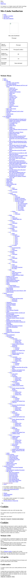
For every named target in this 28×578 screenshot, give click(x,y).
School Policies (12, 285)
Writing (13, 211)
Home (4, 14)
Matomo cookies (8, 551)
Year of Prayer (12, 98)
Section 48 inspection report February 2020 (16, 290)
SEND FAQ (12, 128)
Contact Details (9, 114)
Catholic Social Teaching (15, 91)
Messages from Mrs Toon (18, 353)
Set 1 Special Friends (22, 203)
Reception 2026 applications (12, 315)
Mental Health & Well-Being (12, 280)
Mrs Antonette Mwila (14, 479)
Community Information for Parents (14, 325)
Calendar (8, 306)
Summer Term (18, 342)
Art (10, 232)
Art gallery (14, 245)
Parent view (9, 329)
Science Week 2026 (13, 455)
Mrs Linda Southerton (8, 18)
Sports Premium (10, 292)
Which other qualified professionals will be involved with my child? (18, 164)
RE (10, 186)
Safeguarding (9, 178)
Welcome (8, 81)
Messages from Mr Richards (18, 405)
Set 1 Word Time (21, 206)
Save (13, 576)
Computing (11, 251)
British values (15, 273)
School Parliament (10, 334)
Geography (11, 228)
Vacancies (8, 115)
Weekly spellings (16, 384)
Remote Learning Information (13, 332)
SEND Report (12, 125)
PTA (7, 328)
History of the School (11, 108)
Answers (17, 349)
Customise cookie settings (17, 519)
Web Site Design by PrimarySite (10, 500)
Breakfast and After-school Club (13, 320)
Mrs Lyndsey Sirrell (13, 481)
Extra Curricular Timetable (12, 310)
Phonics (14, 351)
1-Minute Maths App (17, 219)
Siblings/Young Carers (14, 133)
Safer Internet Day (13, 457)
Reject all (3, 519)
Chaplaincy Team (13, 97)
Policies (8, 284)
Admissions (9, 181)
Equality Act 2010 (10, 276)
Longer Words (21, 210)
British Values (9, 182)
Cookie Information (7, 494)
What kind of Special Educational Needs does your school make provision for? (18, 138)
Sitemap (5, 493)
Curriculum (8, 185)
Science (11, 220)
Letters (7, 311)
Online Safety (9, 180)
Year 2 (16, 238)
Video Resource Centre (11, 463)
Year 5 (16, 242)
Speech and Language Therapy (16, 132)
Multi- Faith (12, 99)
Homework (14, 299)
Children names (15, 354)
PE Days (14, 375)
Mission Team (12, 95)
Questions (17, 347)
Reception (17, 236)
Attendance (8, 302)
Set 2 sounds (21, 207)
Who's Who (9, 110)
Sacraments (11, 102)
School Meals (9, 324)
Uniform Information (11, 303)
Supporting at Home (19, 201)
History (11, 224)
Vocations (11, 104)
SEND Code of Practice (14, 121)
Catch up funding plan (11, 184)
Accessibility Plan (13, 123)
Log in (2, 2)
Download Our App (8, 483)
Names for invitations (17, 371)
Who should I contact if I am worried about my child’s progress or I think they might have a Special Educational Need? (18, 147)
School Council (9, 462)
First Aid (8, 112)
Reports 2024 (9, 294)
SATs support (15, 444)
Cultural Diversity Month (17, 275)
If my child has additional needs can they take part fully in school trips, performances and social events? (17, 174)
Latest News (9, 295)
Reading (14, 194)
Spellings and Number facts (18, 449)
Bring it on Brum (13, 134)
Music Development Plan (12, 281)
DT (10, 255)
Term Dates (9, 308)
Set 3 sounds (21, 208)
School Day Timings (11, 305)
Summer (11, 297)
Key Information (7, 116)
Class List (14, 402)
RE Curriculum (12, 90)
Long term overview (16, 272)
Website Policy (6, 495)
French (10, 259)
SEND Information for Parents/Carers (17, 119)
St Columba (12, 101)
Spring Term (18, 341)
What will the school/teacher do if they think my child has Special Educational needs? (18, 142)
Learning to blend (22, 204)
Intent (13, 188)
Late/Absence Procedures (12, 277)
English (11, 193)
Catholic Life (12, 88)
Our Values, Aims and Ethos (12, 82)
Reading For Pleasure (20, 198)
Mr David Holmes (13, 473)
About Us (5, 80)
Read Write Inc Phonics (11, 316)
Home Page (3, 3)
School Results (9, 289)
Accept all (8, 519)
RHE (10, 107)
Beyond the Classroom (17, 267)
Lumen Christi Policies (14, 286)
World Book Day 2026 (14, 459)
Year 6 (16, 243)
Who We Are (6, 17)
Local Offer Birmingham (12, 327)
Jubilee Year (12, 93)
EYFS (10, 190)
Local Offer (12, 124)
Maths (10, 215)
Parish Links (9, 331)
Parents (5, 293)
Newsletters (14, 301)
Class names (15, 373)
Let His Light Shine (13, 458)
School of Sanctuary (13, 106)
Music (10, 246)
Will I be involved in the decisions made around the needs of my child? (18, 156)
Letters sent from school (17, 298)
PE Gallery (14, 268)
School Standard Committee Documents (15, 470)
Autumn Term (18, 340)
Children (5, 333)
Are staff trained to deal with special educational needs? (17, 170)
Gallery (8, 453)
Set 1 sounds (21, 202)
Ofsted (7, 282)
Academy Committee (8, 16)
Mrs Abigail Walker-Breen (15, 480)
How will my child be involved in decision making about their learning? (17, 161)
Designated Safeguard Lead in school (14, 111)
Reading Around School (20, 199)
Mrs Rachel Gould (13, 475)
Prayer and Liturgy (13, 89)
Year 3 (16, 240)
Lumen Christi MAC (11, 279)
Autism (10, 126)
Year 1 (16, 237)
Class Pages (9, 336)
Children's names (16, 433)
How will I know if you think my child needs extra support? (18, 153)
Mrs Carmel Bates (13, 477)
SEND (7, 117)
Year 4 (16, 241)
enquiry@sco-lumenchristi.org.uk (11, 489)
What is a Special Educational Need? (17, 136)
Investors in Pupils (10, 464)
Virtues (10, 94)
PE (10, 263)
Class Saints (12, 103)
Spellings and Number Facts (18, 350)
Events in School (10, 454)
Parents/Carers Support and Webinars (17, 120)
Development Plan (16, 247)
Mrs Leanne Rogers (13, 476)
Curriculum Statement (11, 84)
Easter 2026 (12, 460)
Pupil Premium (9, 288)
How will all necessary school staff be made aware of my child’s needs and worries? (17, 167)
